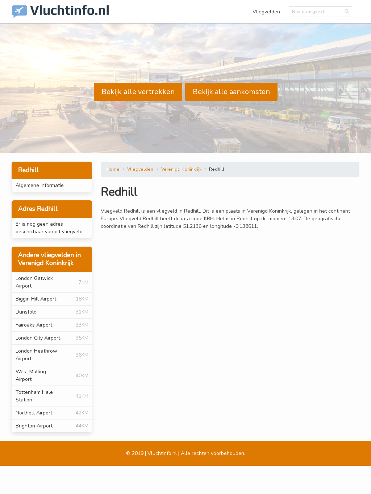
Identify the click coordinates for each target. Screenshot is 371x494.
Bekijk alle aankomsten (231, 92)
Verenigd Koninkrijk (181, 169)
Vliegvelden (266, 11)
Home (113, 169)
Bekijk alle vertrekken (138, 92)
